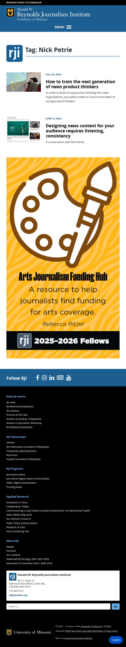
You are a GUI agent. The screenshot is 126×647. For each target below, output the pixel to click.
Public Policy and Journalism (21, 523)
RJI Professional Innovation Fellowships (27, 446)
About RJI (12, 541)
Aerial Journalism (15, 474)
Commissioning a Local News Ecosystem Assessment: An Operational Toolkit (48, 510)
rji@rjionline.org (18, 595)
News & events (16, 396)
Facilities (11, 550)
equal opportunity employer (78, 638)
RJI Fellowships (16, 437)
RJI (54, 13)
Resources (12, 455)
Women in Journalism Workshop (24, 423)
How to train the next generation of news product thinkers (80, 84)
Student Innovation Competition (24, 418)
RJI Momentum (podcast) (19, 406)
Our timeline (13, 554)
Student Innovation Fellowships (23, 459)
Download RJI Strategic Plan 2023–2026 (27, 559)
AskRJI (115, 640)
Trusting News (14, 487)
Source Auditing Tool (17, 531)
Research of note (15, 527)
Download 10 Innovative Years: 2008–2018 (29, 563)
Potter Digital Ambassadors (21, 482)
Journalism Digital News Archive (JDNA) (27, 478)
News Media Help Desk (19, 514)
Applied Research (17, 496)
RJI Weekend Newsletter (19, 427)
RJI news (11, 402)
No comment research (18, 518)
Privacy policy (111, 631)
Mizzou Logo (10, 12)
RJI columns (12, 410)
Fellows (10, 442)
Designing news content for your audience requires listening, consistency (80, 131)
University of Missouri (32, 19)
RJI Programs (14, 468)
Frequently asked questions (21, 450)
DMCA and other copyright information (84, 631)
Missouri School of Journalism (24, 2)
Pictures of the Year (17, 414)
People (10, 546)
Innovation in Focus (17, 502)
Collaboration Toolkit (17, 506)
